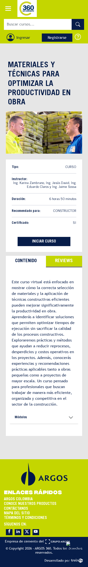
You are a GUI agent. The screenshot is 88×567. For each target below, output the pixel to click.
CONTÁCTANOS (16, 509)
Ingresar (23, 37)
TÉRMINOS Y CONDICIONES (25, 518)
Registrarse (57, 37)
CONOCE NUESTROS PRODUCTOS (30, 504)
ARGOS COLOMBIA (18, 499)
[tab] (26, 262)
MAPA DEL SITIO (17, 513)
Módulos (21, 417)
